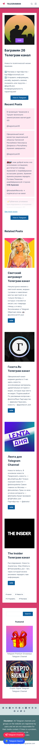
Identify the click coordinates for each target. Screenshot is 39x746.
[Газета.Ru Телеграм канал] (20, 347)
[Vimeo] (29, 708)
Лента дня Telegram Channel (15, 460)
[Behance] (3, 708)
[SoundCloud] (23, 708)
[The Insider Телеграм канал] (20, 533)
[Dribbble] (14, 711)
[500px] (24, 711)
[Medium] (6, 708)
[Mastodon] (21, 711)
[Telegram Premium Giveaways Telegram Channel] (19, 639)
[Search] (31, 4)
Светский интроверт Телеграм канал (19, 277)
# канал (8, 594)
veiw (12, 321)
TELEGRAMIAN (14, 4)
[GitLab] (18, 711)
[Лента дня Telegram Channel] (20, 437)
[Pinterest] (19, 708)
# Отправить (10, 599)
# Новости (19, 594)
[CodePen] (36, 708)
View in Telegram (19, 98)
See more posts (11, 211)
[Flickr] (13, 708)
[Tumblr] (26, 708)
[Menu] (36, 4)
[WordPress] (32, 708)
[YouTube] (10, 708)
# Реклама (23, 599)
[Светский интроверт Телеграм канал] (20, 253)
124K (19, 40)
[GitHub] (16, 708)
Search (28, 614)
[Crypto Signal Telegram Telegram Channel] (19, 674)
